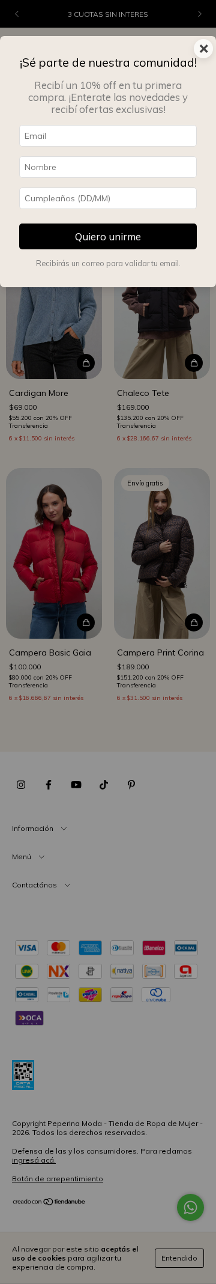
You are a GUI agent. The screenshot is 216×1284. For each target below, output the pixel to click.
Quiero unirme (108, 236)
